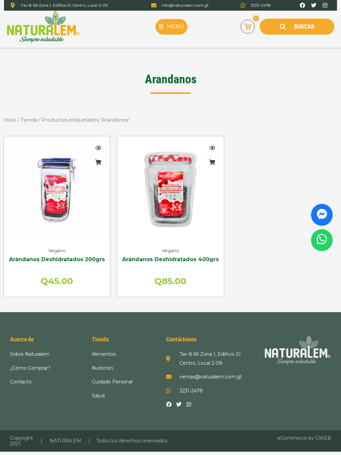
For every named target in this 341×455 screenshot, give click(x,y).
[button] (171, 26)
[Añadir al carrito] (98, 162)
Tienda (29, 120)
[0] (248, 27)
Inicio (9, 120)
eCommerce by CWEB (304, 438)
